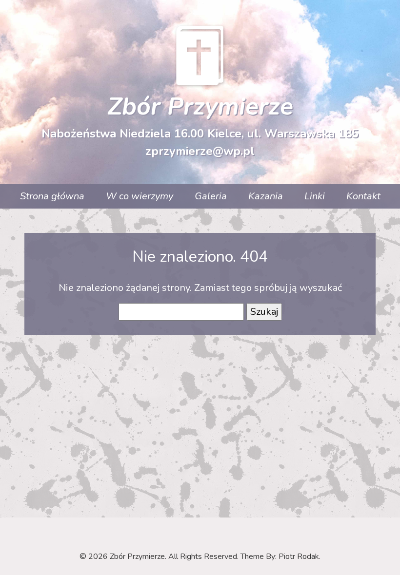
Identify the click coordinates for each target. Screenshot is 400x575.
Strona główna (52, 196)
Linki (314, 196)
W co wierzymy (139, 196)
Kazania (265, 196)
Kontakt (363, 196)
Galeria (211, 196)
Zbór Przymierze (200, 106)
